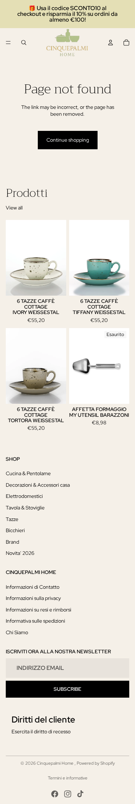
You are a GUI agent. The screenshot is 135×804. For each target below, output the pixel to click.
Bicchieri (15, 530)
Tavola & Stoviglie (25, 507)
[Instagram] (67, 794)
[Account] (110, 42)
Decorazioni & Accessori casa (38, 484)
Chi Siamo (17, 632)
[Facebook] (54, 794)
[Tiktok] (80, 794)
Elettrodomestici (24, 496)
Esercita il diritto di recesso (41, 731)
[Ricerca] (24, 42)
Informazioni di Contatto (32, 586)
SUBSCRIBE (67, 689)
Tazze (12, 519)
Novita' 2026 (20, 553)
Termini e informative (67, 778)
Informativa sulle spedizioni (35, 621)
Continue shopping (67, 140)
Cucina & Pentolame (28, 473)
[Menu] (8, 42)
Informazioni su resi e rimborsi (38, 609)
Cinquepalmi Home (56, 763)
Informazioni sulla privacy (33, 598)
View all (14, 207)
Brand (12, 541)
